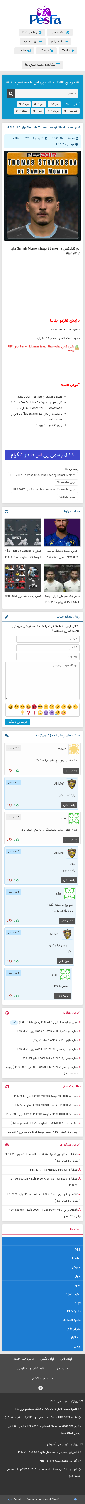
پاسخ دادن (71, 770)
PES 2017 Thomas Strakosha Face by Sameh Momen (42, 475)
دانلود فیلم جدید (23, 1358)
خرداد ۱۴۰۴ (22, 111)
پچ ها (77, 1302)
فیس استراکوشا (67, 497)
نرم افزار (76, 1337)
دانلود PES (74, 1311)
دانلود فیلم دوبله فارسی (31, 1368)
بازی (78, 1284)
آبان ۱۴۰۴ (39, 104)
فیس (71, 144)
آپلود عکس (47, 1358)
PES (78, 1249)
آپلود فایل (66, 1358)
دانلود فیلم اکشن (42, 1378)
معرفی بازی (73, 1328)
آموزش (76, 1267)
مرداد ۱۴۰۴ (53, 111)
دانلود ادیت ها (72, 1319)
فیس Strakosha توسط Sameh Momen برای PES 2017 (44, 490)
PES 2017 (60, 144)
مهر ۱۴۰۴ (24, 104)
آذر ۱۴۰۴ (54, 104)
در (43, 1157)
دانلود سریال (60, 1368)
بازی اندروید (73, 1293)
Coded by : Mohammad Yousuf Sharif (36, 1499)
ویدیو (77, 1346)
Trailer (76, 1258)
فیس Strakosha (66, 482)
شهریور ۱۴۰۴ (70, 111)
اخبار (78, 1276)
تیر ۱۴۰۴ (37, 111)
